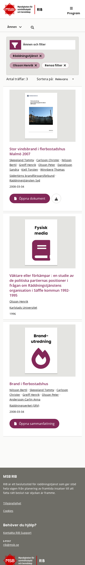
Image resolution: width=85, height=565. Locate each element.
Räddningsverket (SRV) (24, 405)
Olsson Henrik (18, 301)
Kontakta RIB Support (17, 533)
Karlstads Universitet (23, 307)
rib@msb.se (11, 545)
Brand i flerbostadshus (28, 383)
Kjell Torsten (29, 169)
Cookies (8, 511)
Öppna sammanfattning (37, 423)
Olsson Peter (46, 165)
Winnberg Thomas (52, 169)
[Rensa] (65, 65)
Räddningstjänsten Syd (24, 180)
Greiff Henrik (27, 165)
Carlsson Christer (47, 160)
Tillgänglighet (12, 503)
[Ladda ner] (56, 198)
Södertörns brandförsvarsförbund (32, 176)
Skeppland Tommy (21, 160)
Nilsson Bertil (18, 390)
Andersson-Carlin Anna (24, 399)
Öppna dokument (32, 198)
